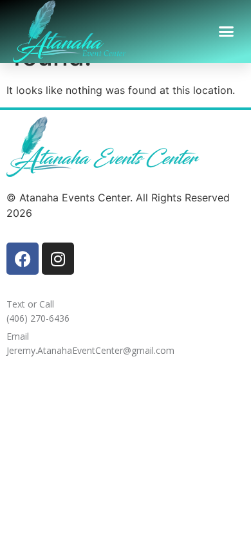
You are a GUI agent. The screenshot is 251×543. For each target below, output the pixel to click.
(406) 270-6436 (38, 318)
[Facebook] (22, 259)
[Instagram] (58, 259)
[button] (226, 31)
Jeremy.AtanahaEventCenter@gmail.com (90, 350)
